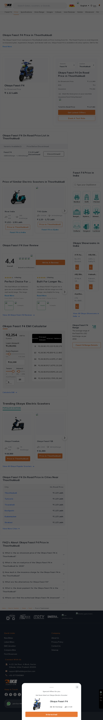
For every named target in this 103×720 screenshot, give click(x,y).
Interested (51, 714)
